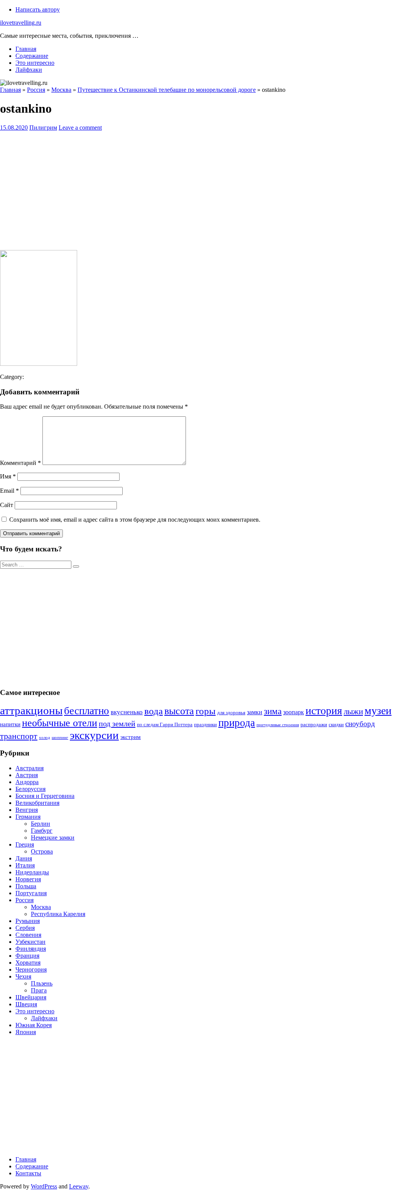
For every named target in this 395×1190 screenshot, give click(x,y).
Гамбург (41, 830)
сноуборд (360, 724)
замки (254, 712)
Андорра (27, 782)
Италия (25, 865)
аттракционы (31, 710)
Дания (23, 858)
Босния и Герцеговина (44, 796)
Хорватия (28, 962)
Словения (28, 934)
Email (9, 490)
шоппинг (60, 737)
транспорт (18, 736)
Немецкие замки (52, 837)
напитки (10, 724)
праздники (205, 724)
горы (206, 711)
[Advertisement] (197, 190)
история (324, 711)
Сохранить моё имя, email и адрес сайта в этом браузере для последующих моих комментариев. (134, 519)
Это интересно (34, 62)
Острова (42, 851)
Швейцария (30, 997)
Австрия (26, 775)
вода (153, 711)
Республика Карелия (58, 914)
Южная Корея (33, 1025)
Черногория (31, 969)
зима (273, 711)
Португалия (31, 893)
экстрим (130, 737)
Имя (8, 476)
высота (179, 711)
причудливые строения (278, 725)
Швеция (26, 1004)
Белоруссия (30, 789)
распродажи (313, 724)
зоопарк (293, 712)
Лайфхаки (28, 69)
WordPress (44, 1186)
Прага (39, 990)
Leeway (78, 1186)
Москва (41, 907)
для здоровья (231, 712)
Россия (24, 900)
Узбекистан (30, 941)
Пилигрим (43, 127)
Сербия (25, 928)
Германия (28, 816)
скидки (336, 724)
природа (236, 723)
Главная (25, 49)
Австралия (29, 768)
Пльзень (41, 983)
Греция (24, 844)
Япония (25, 1032)
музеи (378, 711)
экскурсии (94, 735)
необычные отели (59, 723)
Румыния (27, 921)
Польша (25, 886)
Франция (27, 955)
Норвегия (28, 879)
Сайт (6, 505)
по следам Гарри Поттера (164, 724)
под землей (117, 723)
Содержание (31, 55)
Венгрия (26, 809)
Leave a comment (80, 127)
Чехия (23, 976)
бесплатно (86, 711)
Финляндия (30, 948)
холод (44, 737)
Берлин (40, 823)
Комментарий (20, 463)
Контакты (28, 1173)
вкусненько (127, 712)
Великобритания (37, 803)
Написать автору (37, 9)
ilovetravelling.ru (20, 22)
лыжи (353, 711)
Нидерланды (32, 872)
